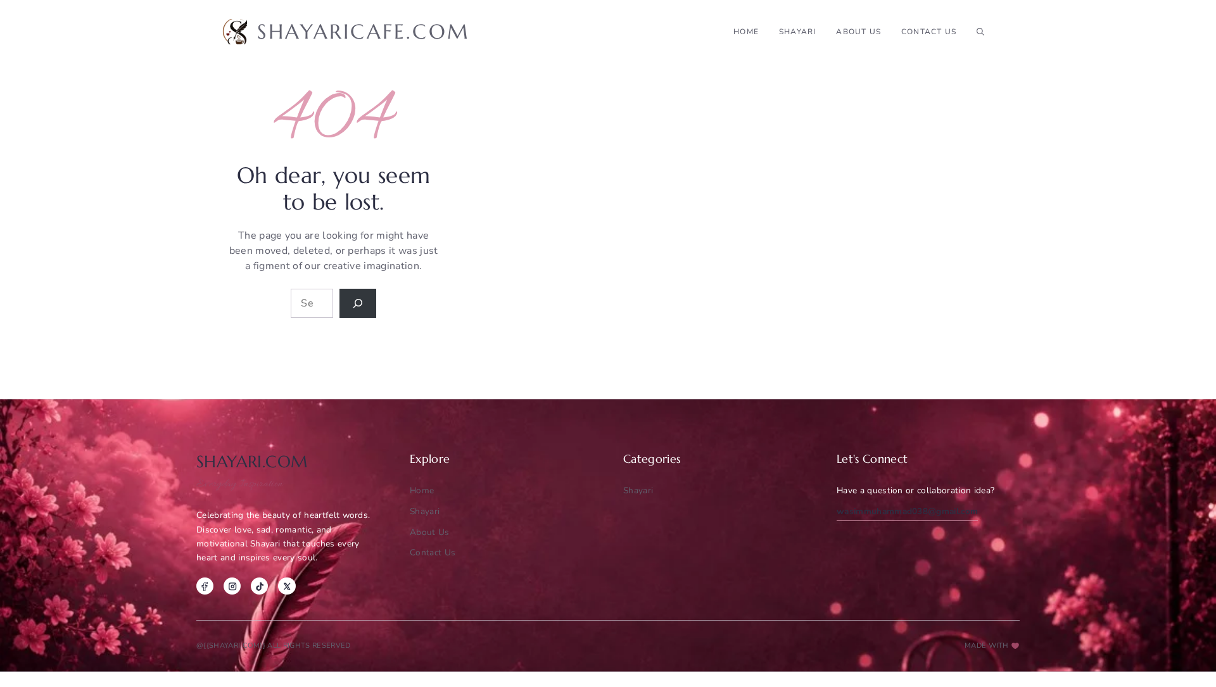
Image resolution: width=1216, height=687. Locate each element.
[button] (980, 31)
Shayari (638, 490)
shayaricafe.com (363, 31)
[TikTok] (259, 586)
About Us (858, 32)
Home (746, 32)
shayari (797, 32)
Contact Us (928, 32)
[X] (286, 586)
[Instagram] (232, 586)
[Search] (357, 303)
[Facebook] (204, 586)
